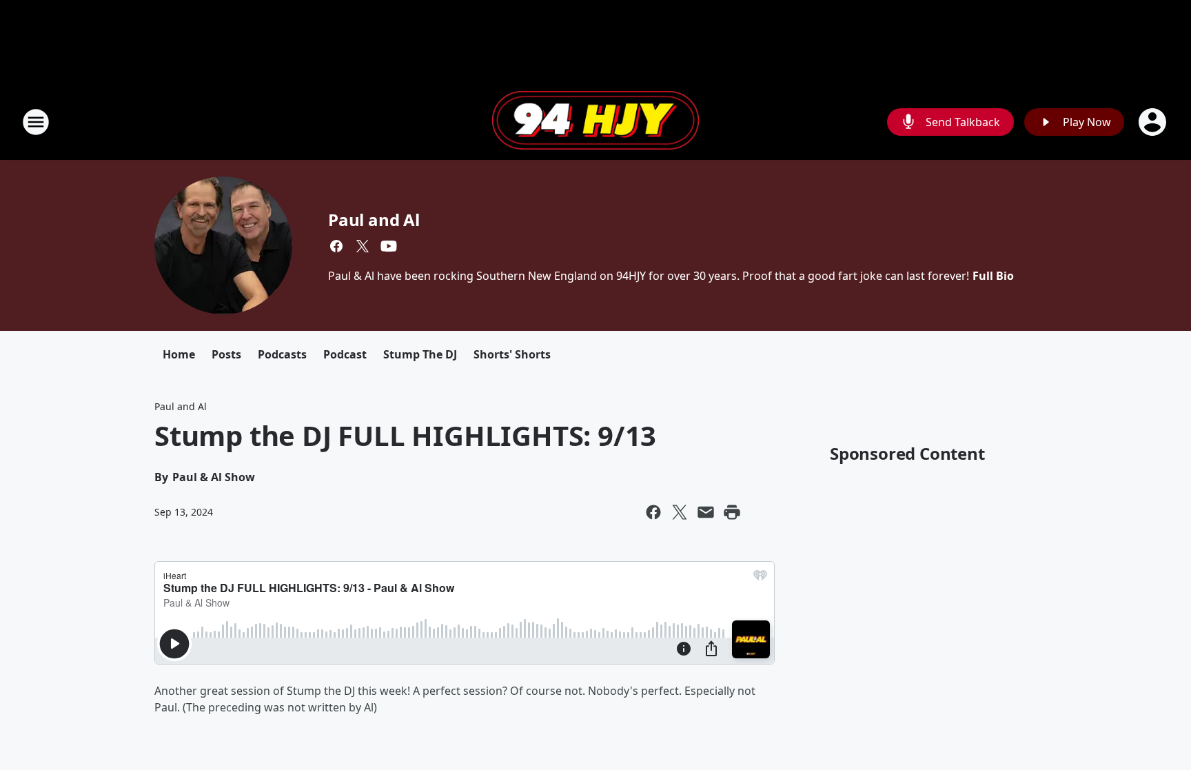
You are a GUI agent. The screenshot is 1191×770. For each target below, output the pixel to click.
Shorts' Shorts (512, 354)
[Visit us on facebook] (336, 246)
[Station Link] (595, 122)
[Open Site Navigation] (36, 122)
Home (179, 354)
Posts (226, 354)
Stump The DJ (420, 354)
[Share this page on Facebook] (653, 512)
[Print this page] (732, 512)
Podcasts (282, 354)
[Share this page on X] (679, 512)
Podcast (345, 354)
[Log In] (1154, 122)
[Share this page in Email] (705, 512)
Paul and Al (374, 219)
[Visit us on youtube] (388, 246)
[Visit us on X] (362, 246)
